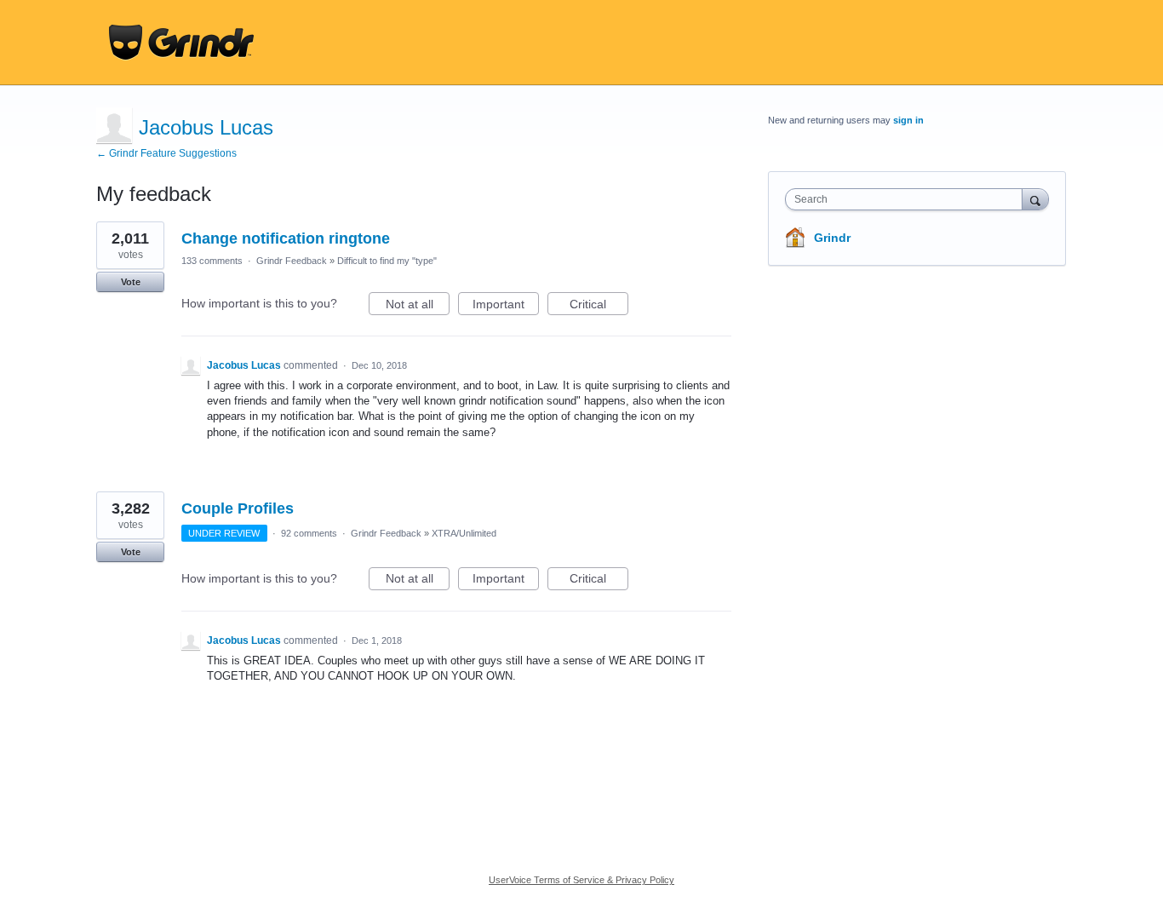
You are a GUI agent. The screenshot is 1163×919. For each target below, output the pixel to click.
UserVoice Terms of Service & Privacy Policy (581, 880)
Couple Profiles (237, 508)
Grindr (832, 237)
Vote (130, 282)
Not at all (418, 306)
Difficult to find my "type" (387, 261)
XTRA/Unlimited (464, 533)
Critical (599, 306)
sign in (908, 120)
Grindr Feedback (291, 261)
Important (506, 306)
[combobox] (908, 199)
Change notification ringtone (285, 238)
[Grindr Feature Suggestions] (181, 42)
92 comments (309, 533)
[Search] (1035, 199)
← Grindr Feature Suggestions (166, 153)
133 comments (212, 261)
